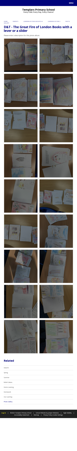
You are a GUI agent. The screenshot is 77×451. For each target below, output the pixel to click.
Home (6, 21)
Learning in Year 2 (54, 21)
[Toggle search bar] (4, 3)
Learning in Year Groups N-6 (33, 21)
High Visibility (67, 413)
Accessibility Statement (21, 415)
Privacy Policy (47, 415)
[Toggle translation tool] (9, 3)
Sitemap (36, 415)
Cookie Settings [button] (58, 415)
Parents (15, 21)
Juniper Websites (53, 413)
